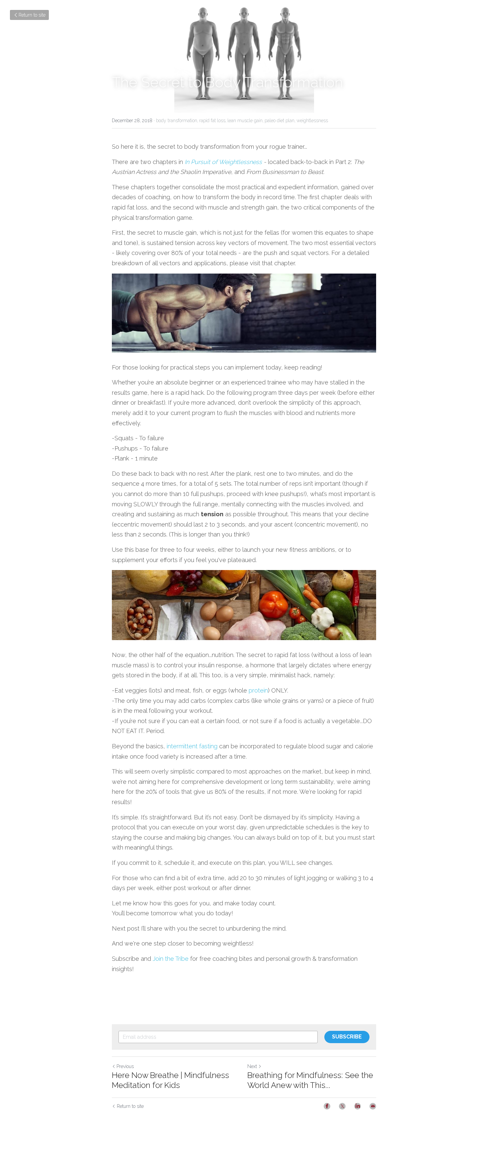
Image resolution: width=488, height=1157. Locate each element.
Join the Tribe (171, 958)
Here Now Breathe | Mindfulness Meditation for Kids (170, 1080)
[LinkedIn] (357, 1106)
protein (258, 690)
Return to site (32, 15)
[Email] (372, 1106)
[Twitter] (342, 1106)
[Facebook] (327, 1106)
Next (252, 1066)
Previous (125, 1066)
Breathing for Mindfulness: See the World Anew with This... (310, 1080)
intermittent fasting (192, 746)
